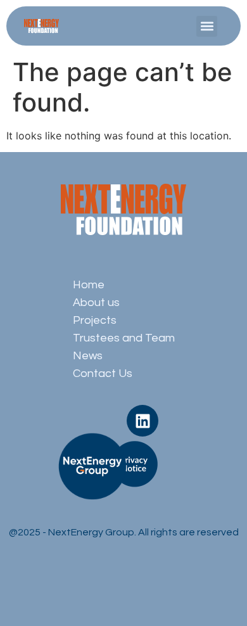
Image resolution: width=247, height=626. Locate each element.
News (88, 356)
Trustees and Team (124, 338)
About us (96, 303)
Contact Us (102, 373)
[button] (206, 26)
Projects (95, 320)
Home (88, 285)
